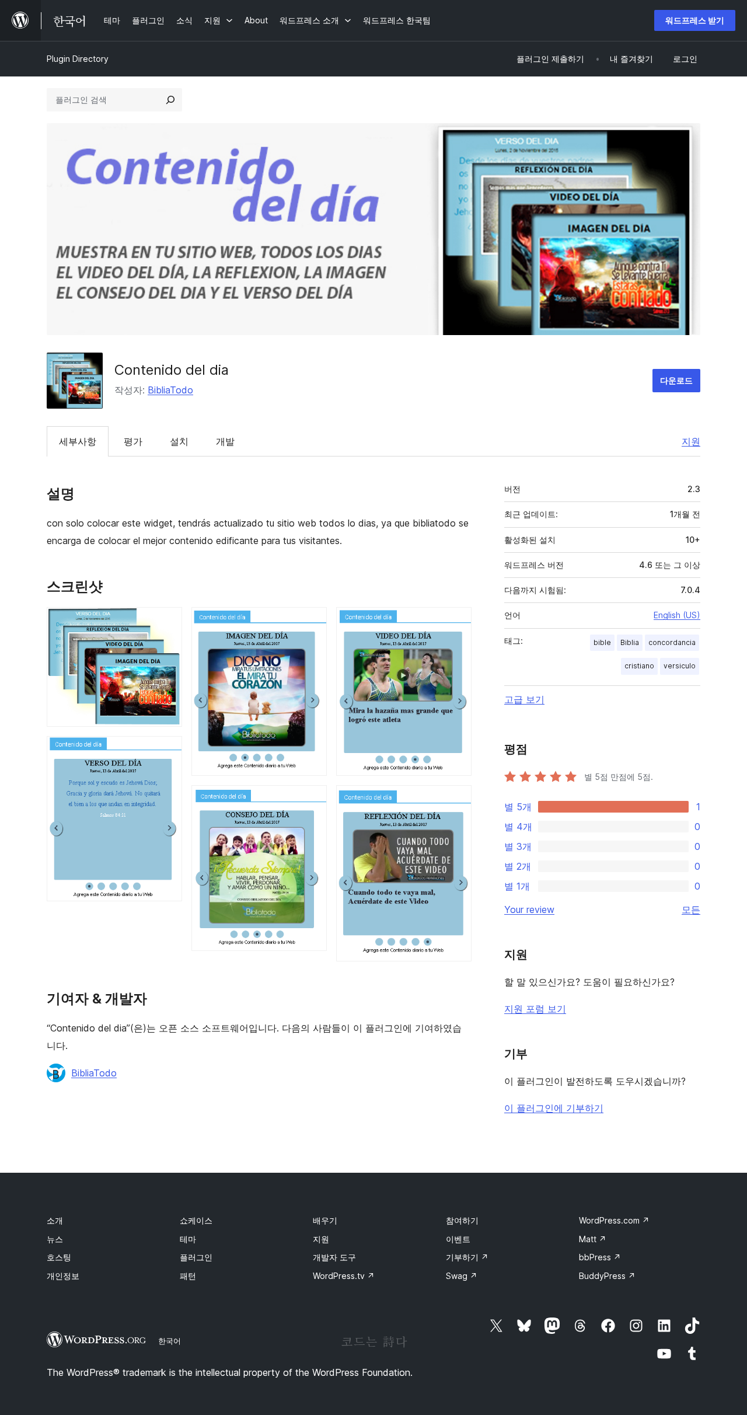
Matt (592, 1239)
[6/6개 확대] (456, 801)
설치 (179, 441)
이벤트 (458, 1239)
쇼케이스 (196, 1220)
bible (602, 642)
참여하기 (462, 1220)
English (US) (677, 615)
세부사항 (77, 441)
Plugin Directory (78, 59)
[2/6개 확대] (166, 752)
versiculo (680, 665)
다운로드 (676, 380)
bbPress (600, 1257)
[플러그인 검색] (170, 99)
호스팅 (59, 1257)
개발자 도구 (334, 1257)
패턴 (188, 1276)
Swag (461, 1276)
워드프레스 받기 (694, 20)
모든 (691, 909)
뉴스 (55, 1239)
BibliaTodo (170, 390)
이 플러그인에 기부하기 (553, 1108)
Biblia (629, 642)
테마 (188, 1239)
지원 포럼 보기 (535, 1009)
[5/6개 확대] (456, 623)
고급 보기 (524, 699)
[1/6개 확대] (166, 623)
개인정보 (63, 1276)
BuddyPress (607, 1276)
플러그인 (196, 1257)
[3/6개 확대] (311, 623)
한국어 (169, 1341)
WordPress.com (614, 1220)
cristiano (639, 665)
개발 (225, 441)
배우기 (325, 1220)
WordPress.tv (344, 1276)
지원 (691, 441)
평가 (133, 441)
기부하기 (467, 1257)
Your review (529, 909)
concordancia (672, 642)
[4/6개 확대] (311, 801)
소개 (55, 1220)
